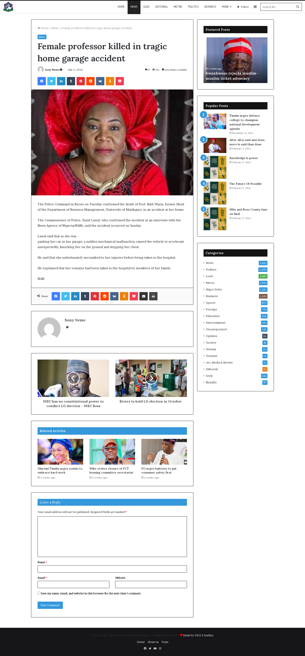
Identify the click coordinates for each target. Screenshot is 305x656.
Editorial (161, 7)
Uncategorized (216, 329)
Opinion (211, 336)
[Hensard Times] (8, 7)
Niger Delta (214, 289)
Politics (193, 7)
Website (120, 577)
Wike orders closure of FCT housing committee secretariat (111, 470)
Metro (178, 7)
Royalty (211, 382)
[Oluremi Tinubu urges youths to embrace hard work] (60, 452)
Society (211, 342)
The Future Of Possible (245, 184)
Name (42, 562)
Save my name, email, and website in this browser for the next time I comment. (91, 593)
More (225, 7)
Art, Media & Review (219, 362)
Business (210, 7)
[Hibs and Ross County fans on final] (215, 218)
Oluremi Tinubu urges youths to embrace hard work (60, 470)
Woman (211, 349)
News (134, 7)
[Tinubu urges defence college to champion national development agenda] (215, 121)
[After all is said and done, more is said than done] (215, 145)
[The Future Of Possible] (215, 193)
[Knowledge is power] (215, 167)
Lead (146, 7)
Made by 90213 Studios (198, 635)
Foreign (211, 309)
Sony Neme (52, 69)
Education (213, 316)
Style (209, 375)
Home (121, 7)
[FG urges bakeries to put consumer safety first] (164, 452)
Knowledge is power (243, 158)
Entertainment (216, 322)
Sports (210, 302)
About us (153, 642)
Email (42, 577)
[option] (235, 60)
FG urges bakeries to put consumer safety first (159, 470)
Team (164, 642)
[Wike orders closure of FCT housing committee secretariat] (112, 452)
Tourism (211, 355)
